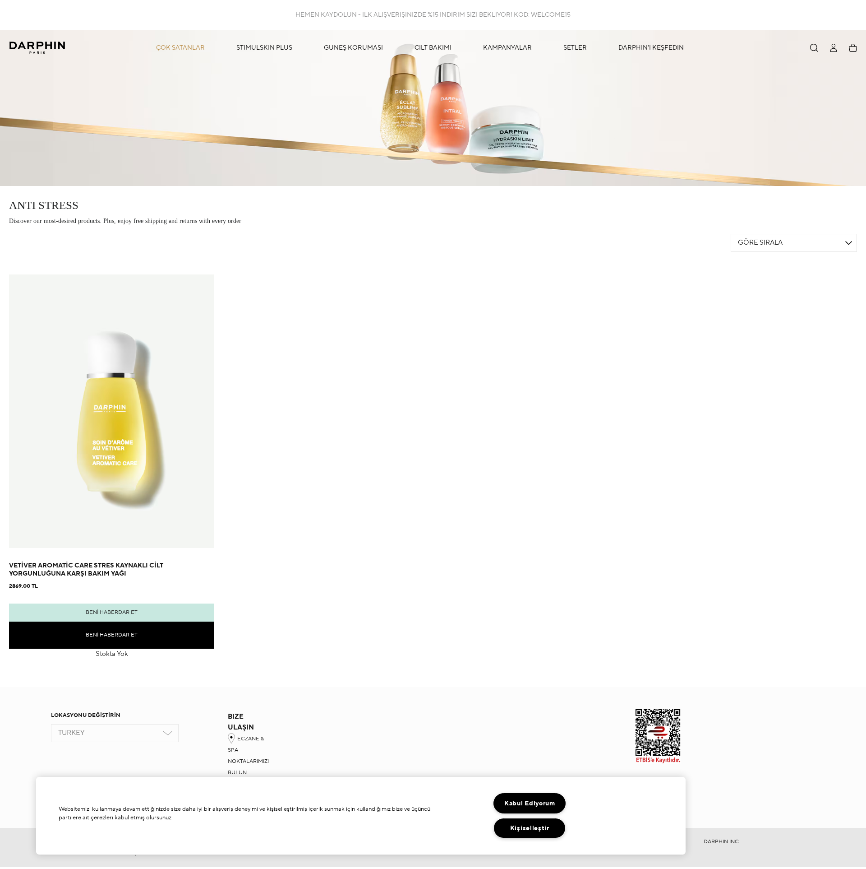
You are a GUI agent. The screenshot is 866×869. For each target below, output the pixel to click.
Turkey (71, 733)
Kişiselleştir (529, 828)
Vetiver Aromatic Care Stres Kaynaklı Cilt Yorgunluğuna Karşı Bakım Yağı (86, 570)
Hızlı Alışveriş (111, 517)
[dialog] (814, 48)
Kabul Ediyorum (529, 803)
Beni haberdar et (112, 612)
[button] (428, 48)
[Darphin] (37, 47)
